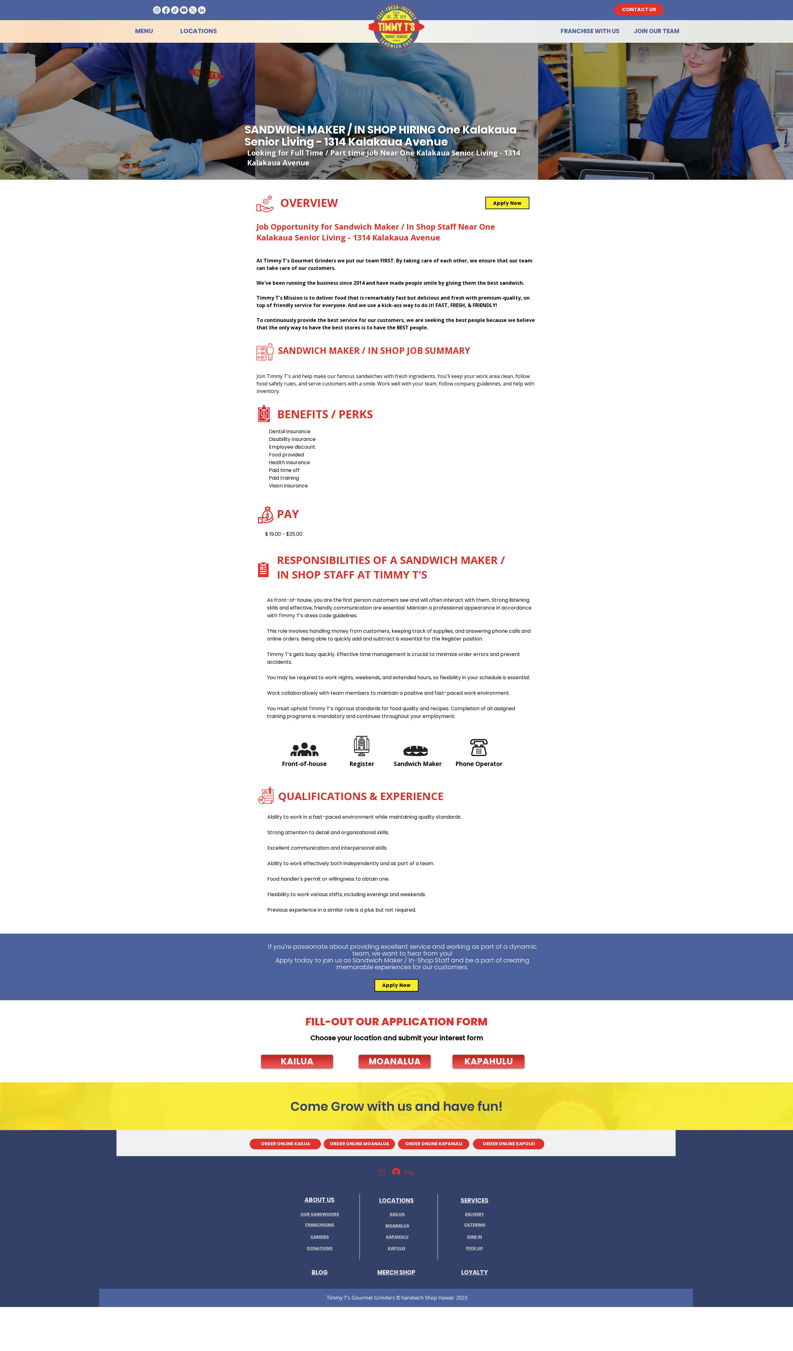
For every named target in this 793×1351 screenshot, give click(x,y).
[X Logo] (193, 10)
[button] (297, 1061)
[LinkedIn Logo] (202, 10)
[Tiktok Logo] (175, 10)
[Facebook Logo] (166, 10)
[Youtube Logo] (184, 10)
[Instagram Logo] (157, 10)
